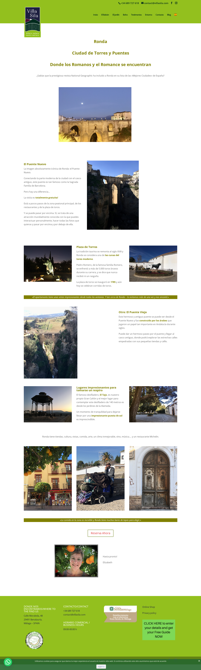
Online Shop (148, 606)
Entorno (148, 15)
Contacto (160, 15)
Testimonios (136, 15)
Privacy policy (149, 612)
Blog (169, 15)
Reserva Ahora (100, 533)
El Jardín (116, 15)
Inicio (95, 15)
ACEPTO (101, 666)
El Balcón (105, 15)
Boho (125, 15)
